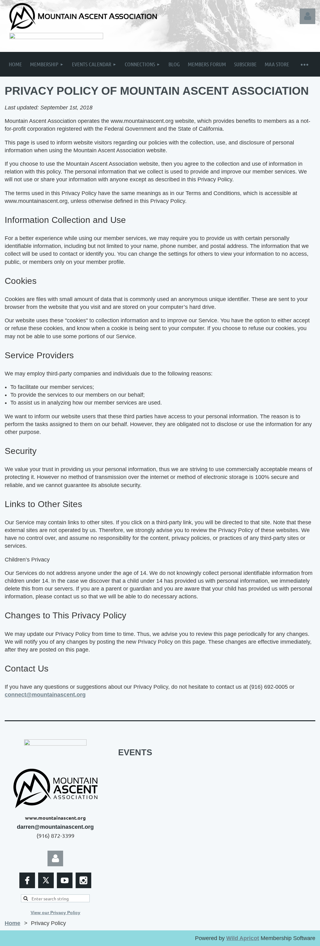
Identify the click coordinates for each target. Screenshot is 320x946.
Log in (307, 16)
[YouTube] (64, 880)
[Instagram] (83, 880)
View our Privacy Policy (55, 912)
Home (12, 923)
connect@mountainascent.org (45, 695)
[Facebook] (27, 880)
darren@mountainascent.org (55, 827)
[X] (46, 880)
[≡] (304, 64)
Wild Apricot (242, 938)
